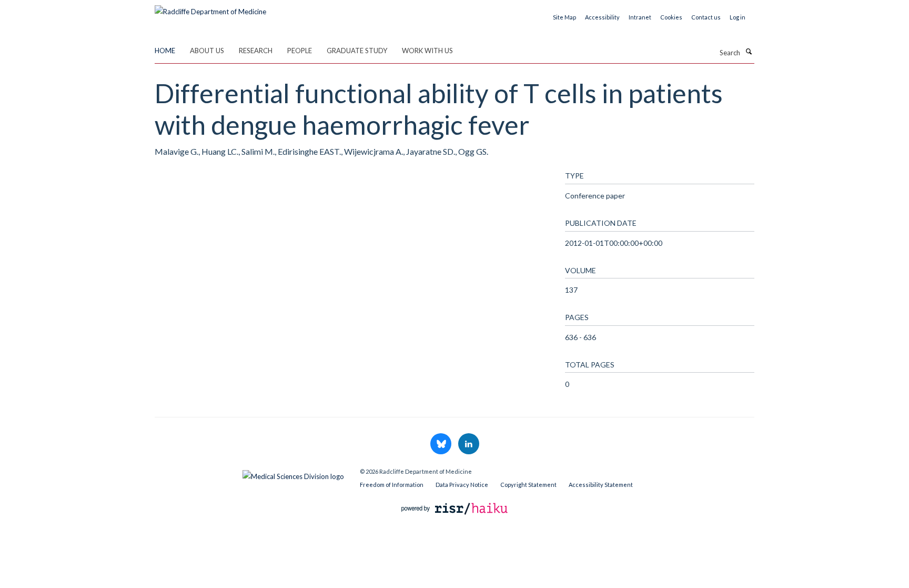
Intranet (640, 17)
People (299, 50)
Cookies (671, 17)
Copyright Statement (528, 484)
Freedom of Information (391, 484)
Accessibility (602, 17)
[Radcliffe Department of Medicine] (210, 8)
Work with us (427, 50)
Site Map (564, 17)
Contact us (706, 17)
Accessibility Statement (601, 484)
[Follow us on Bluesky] (441, 444)
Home (165, 50)
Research (255, 50)
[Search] (748, 51)
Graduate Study (357, 50)
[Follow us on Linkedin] (468, 444)
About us (207, 50)
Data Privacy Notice (462, 484)
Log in (737, 17)
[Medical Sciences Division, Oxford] (249, 474)
